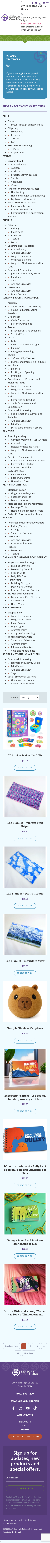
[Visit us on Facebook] (14, 1408)
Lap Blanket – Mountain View (25, 961)
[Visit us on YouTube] (28, 1408)
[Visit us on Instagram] (21, 1408)
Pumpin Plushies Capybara (25, 1028)
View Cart (26, 23)
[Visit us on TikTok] (35, 1408)
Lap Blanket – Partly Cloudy (25, 894)
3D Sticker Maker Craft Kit (25, 755)
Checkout (36, 23)
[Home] (12, 17)
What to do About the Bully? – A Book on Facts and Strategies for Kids (25, 1170)
